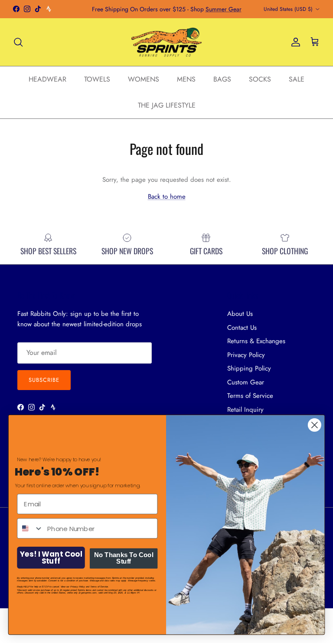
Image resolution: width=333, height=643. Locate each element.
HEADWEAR (47, 79)
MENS (186, 79)
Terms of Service (250, 395)
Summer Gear (224, 9)
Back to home (167, 196)
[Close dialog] (314, 425)
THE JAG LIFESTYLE (167, 105)
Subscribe (44, 380)
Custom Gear (245, 382)
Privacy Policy (246, 355)
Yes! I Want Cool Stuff (51, 557)
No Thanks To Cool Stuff (123, 558)
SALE (296, 79)
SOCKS (260, 79)
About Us (240, 313)
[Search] (18, 42)
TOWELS (97, 79)
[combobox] (30, 528)
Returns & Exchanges (256, 341)
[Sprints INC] (166, 42)
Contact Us (242, 327)
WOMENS (143, 79)
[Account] (294, 42)
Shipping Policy (249, 368)
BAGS (222, 79)
